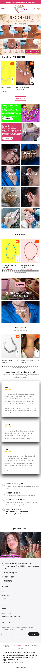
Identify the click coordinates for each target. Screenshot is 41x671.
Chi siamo (4, 602)
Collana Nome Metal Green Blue (8, 266)
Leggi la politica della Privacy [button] (13, 662)
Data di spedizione (7, 592)
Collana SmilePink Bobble (14, 87)
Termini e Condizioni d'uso (10, 617)
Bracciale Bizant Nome (9, 360)
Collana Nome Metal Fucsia (28, 266)
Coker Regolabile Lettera (30, 360)
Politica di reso (6, 595)
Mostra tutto (20, 99)
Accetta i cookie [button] (20, 667)
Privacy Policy (6, 613)
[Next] (39, 545)
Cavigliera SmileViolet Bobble (32, 88)
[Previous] (1, 545)
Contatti (4, 599)
